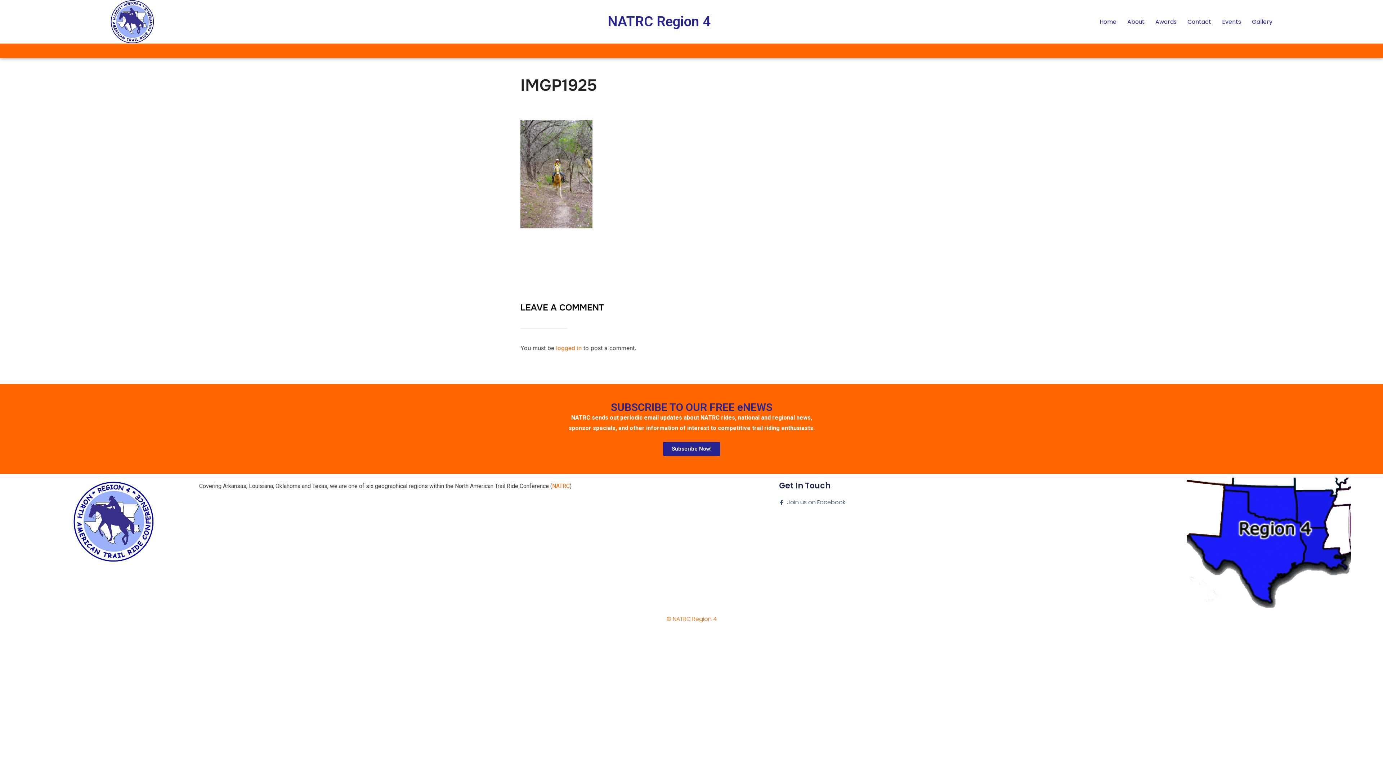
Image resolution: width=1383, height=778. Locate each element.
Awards (1166, 22)
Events (1231, 22)
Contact (1199, 22)
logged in (569, 348)
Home (1108, 22)
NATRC (561, 486)
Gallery (1262, 22)
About (1136, 22)
